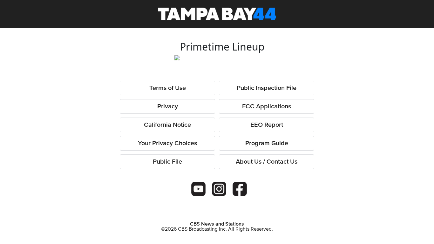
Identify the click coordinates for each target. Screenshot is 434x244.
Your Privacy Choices (167, 143)
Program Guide (266, 143)
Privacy (167, 106)
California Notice (167, 125)
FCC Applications (266, 106)
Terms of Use (167, 88)
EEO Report (266, 125)
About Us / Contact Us (266, 162)
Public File (167, 162)
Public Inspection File (266, 88)
